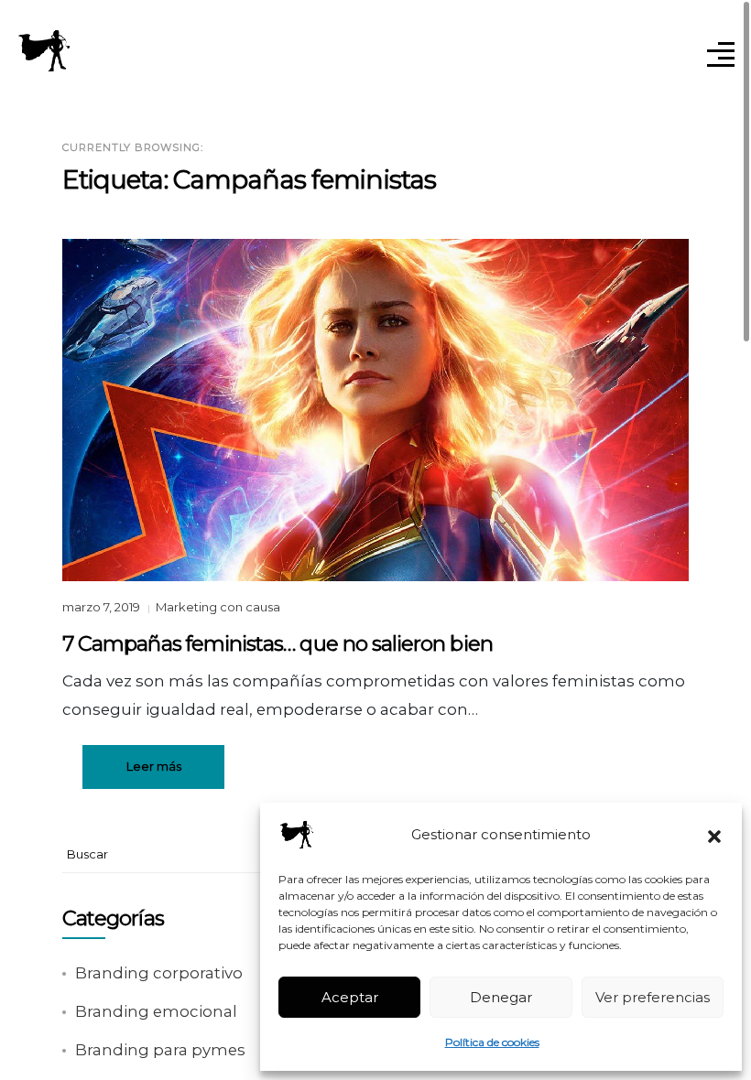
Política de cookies (492, 1042)
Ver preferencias (652, 997)
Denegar (501, 997)
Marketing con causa (218, 606)
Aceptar (349, 997)
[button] (714, 835)
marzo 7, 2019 (102, 606)
